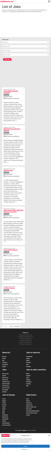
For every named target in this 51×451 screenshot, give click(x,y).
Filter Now (7, 59)
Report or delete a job (31, 406)
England (4, 420)
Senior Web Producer (10, 250)
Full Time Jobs (5, 385)
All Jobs (4, 375)
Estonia (4, 402)
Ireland (4, 406)
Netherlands (5, 416)
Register (24, 430)
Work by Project (6, 383)
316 (11, 326)
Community (5, 364)
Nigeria (27, 373)
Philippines (28, 381)
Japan (27, 377)
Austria (4, 398)
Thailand (28, 379)
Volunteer (4, 391)
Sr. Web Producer (9, 288)
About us (4, 356)
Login (27, 398)
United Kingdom (6, 422)
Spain (3, 410)
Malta (3, 412)
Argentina (28, 362)
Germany (4, 404)
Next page (16, 326)
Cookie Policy (24, 449)
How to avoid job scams (31, 412)
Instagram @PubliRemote (25, 336)
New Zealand (5, 418)
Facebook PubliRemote (25, 335)
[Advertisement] (25, 26)
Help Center (29, 408)
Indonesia (28, 383)
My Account (29, 402)
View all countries (6, 424)
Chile (27, 364)
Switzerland (5, 414)
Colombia (28, 366)
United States (29, 356)
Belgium (4, 400)
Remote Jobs (5, 377)
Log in (19, 430)
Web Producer (8, 170)
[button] (49, 435)
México (28, 360)
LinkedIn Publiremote (25, 340)
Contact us (4, 362)
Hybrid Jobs (5, 379)
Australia (28, 375)
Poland (4, 408)
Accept (25, 446)
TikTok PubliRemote (25, 338)
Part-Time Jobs (5, 387)
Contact (28, 414)
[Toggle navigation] (49, 1)
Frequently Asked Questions (32, 410)
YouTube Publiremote (25, 344)
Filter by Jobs (5, 373)
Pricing (4, 358)
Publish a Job (29, 404)
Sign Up (28, 400)
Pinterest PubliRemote (25, 342)
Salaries (4, 366)
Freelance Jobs (5, 381)
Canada (28, 358)
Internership (5, 389)
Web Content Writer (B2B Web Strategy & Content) (13, 211)
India (27, 385)
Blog (3, 360)
